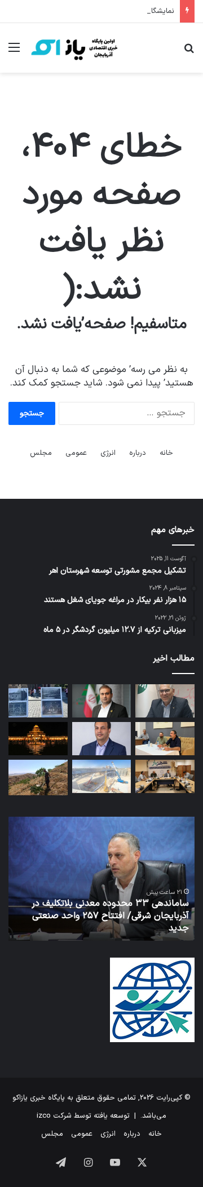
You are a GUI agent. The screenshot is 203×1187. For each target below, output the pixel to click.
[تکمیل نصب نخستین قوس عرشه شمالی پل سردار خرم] (101, 776)
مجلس (41, 453)
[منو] (14, 52)
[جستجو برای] (189, 52)
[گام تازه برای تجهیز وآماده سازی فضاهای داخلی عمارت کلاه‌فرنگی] (38, 738)
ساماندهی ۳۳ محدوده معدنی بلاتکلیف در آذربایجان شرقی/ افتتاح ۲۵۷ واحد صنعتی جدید (110, 916)
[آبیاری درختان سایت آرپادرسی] (38, 777)
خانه (166, 453)
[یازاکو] (73, 48)
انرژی (108, 453)
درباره (137, 453)
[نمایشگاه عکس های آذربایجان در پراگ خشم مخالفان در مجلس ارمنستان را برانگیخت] (38, 700)
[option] (101, 879)
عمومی (76, 453)
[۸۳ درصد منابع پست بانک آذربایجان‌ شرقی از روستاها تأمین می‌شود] (165, 700)
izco (44, 1116)
